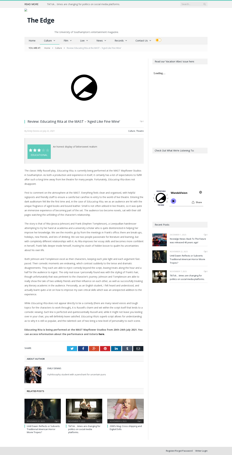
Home (32, 40)
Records (119, 40)
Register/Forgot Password (179, 450)
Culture (48, 40)
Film (66, 40)
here (101, 334)
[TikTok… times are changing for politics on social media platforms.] (84, 411)
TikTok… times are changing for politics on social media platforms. (83, 4)
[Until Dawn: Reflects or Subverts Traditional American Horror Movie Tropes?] (42, 411)
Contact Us (142, 40)
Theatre (140, 131)
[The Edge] (39, 19)
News (99, 40)
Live (82, 40)
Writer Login (201, 450)
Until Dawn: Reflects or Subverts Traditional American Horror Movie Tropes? (43, 429)
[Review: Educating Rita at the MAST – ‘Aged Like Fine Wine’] (84, 88)
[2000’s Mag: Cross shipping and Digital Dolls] (125, 411)
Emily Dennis (54, 368)
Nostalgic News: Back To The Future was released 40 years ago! (188, 240)
